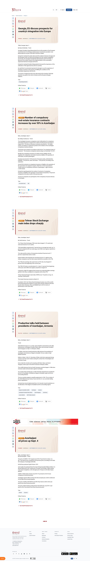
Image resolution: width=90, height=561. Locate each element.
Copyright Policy (70, 537)
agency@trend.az (15, 545)
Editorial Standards (45, 539)
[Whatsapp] (13, 554)
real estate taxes (22, 183)
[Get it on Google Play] (73, 554)
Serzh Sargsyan (38, 392)
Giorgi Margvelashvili (23, 81)
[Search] (53, 10)
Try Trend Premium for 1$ (26, 95)
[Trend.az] (16, 9)
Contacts (43, 537)
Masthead (44, 535)
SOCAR (20, 492)
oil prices (26, 492)
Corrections (44, 540)
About (43, 533)
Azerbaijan (34, 390)
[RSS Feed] (30, 554)
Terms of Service (70, 533)
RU (76, 558)
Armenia (40, 390)
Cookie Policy (69, 539)
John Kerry (45, 392)
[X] (19, 554)
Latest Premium (32, 535)
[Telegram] (24, 554)
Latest (30, 533)
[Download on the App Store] (65, 554)
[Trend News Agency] (15, 532)
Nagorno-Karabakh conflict (24, 390)
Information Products (59, 535)
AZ (74, 558)
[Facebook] (16, 554)
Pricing (56, 533)
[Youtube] (22, 554)
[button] (13, 18)
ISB (28, 183)
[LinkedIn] (27, 554)
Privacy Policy (70, 535)
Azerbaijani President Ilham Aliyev (25, 392)
